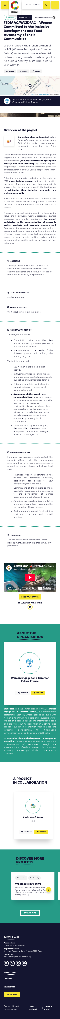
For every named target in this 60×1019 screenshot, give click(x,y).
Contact (8, 978)
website (39, 693)
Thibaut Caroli (48, 1008)
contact (24, 693)
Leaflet (32, 94)
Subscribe (12, 994)
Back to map (30, 913)
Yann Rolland (33, 1008)
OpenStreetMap (44, 94)
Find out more (29, 597)
